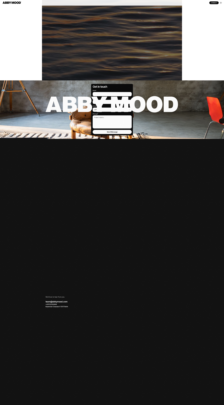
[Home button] (12, 3)
